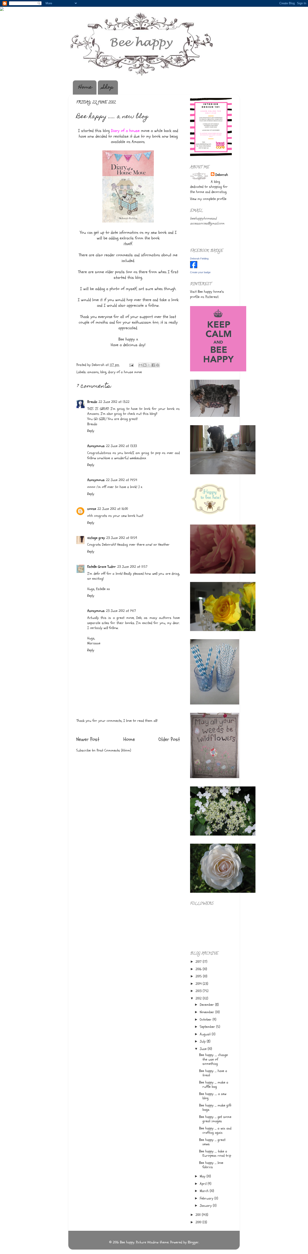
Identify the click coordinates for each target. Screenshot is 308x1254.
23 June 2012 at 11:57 (132, 566)
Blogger (193, 1242)
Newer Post (87, 739)
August (206, 1034)
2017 (199, 961)
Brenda (92, 401)
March (205, 1190)
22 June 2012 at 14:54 (121, 479)
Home (85, 87)
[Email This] (140, 365)
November (207, 1012)
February (207, 1198)
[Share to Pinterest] (157, 365)
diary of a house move (125, 372)
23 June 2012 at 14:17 (121, 610)
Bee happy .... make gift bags (215, 1107)
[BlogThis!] (145, 365)
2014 (199, 983)
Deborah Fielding (199, 258)
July (203, 1041)
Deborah (221, 174)
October (206, 1019)
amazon (93, 372)
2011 (198, 1214)
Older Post (169, 739)
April (204, 1183)
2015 (199, 976)
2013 (199, 990)
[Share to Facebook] (153, 365)
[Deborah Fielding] (193, 267)
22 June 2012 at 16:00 (112, 508)
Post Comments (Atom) (114, 750)
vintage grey (96, 537)
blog (103, 372)
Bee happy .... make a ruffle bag (213, 1084)
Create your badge (200, 272)
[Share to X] (149, 365)
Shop (107, 87)
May (203, 1176)
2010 (198, 1222)
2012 (199, 998)
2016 (199, 969)
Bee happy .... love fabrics (211, 1165)
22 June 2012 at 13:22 (114, 401)
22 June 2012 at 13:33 (121, 445)
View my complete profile (208, 198)
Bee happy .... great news (212, 1142)
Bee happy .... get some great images (215, 1119)
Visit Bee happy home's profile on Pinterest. (207, 294)
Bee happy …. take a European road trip (215, 1153)
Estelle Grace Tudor (101, 566)
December (207, 1004)
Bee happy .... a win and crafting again (215, 1130)
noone (91, 508)
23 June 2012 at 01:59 (121, 537)
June (204, 1048)
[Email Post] (131, 364)
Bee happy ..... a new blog (212, 1096)
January (206, 1205)
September (208, 1026)
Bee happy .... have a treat (213, 1073)
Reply (90, 430)
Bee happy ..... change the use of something (213, 1059)
